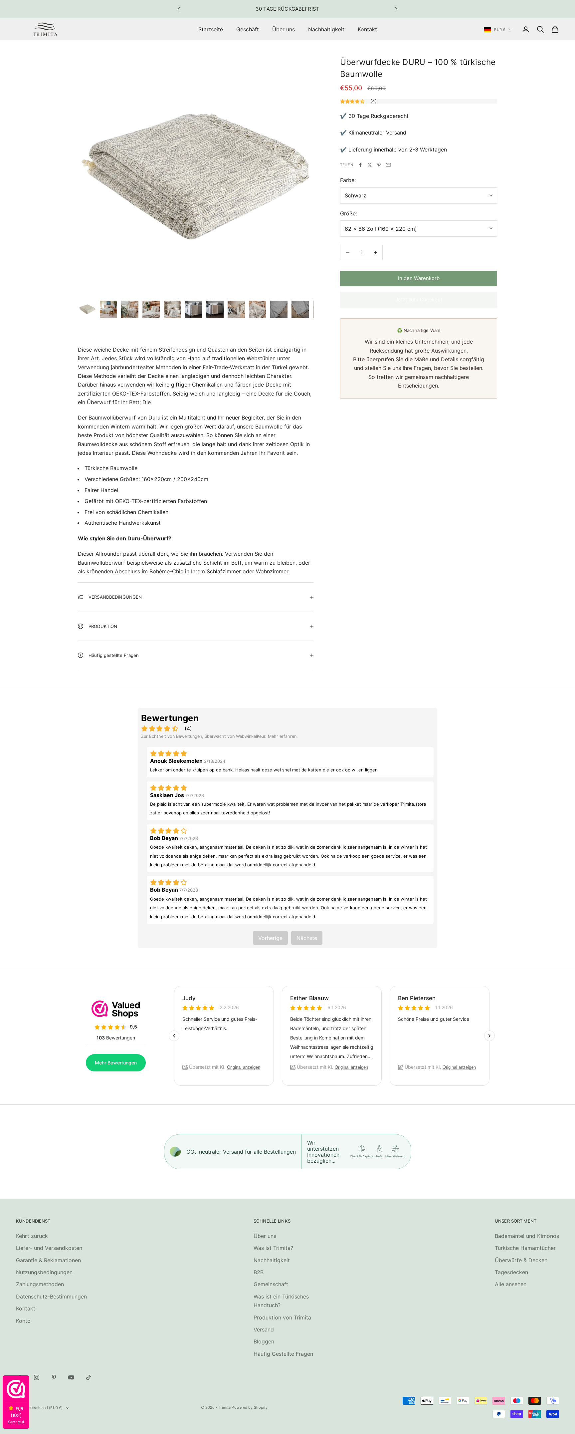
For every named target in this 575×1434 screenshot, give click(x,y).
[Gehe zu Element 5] (172, 309)
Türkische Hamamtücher (525, 1248)
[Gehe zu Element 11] (300, 309)
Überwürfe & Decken (521, 1260)
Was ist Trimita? (273, 1248)
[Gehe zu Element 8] (236, 309)
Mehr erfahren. (283, 736)
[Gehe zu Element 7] (215, 309)
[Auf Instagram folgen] (36, 1377)
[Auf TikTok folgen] (88, 1377)
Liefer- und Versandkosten (49, 1248)
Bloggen (264, 1341)
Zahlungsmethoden (40, 1284)
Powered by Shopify (250, 1407)
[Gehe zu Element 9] (257, 309)
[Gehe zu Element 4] (151, 309)
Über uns (283, 29)
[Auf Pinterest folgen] (54, 1377)
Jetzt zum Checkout (418, 299)
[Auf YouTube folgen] (71, 1377)
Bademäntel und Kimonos (527, 1236)
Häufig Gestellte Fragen (283, 1353)
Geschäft (247, 29)
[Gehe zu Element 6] (193, 309)
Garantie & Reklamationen (48, 1260)
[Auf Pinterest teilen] (379, 164)
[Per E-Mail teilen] (388, 164)
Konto (23, 1320)
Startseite (210, 29)
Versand (264, 1329)
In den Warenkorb (419, 278)
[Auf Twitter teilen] (369, 164)
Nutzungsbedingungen (44, 1272)
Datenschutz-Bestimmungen (51, 1296)
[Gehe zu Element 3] (129, 309)
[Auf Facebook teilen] (360, 164)
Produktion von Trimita (282, 1317)
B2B (259, 1272)
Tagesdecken (511, 1272)
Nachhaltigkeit (326, 29)
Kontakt (367, 29)
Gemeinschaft (271, 1284)
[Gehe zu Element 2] (108, 309)
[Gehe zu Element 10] (279, 309)
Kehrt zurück (32, 1236)
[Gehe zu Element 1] (87, 309)
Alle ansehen (510, 1284)
